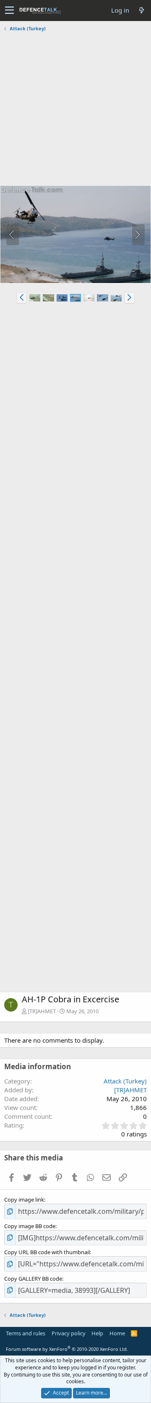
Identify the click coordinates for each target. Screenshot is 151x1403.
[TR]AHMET (42, 1011)
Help (97, 1333)
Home (117, 1333)
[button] (9, 10)
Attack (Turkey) (125, 1081)
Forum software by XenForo (67, 1349)
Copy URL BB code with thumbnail (47, 1252)
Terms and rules (25, 1333)
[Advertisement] (75, 109)
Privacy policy (69, 1333)
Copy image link (24, 1199)
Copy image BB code (29, 1226)
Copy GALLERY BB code (33, 1278)
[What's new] (141, 10)
